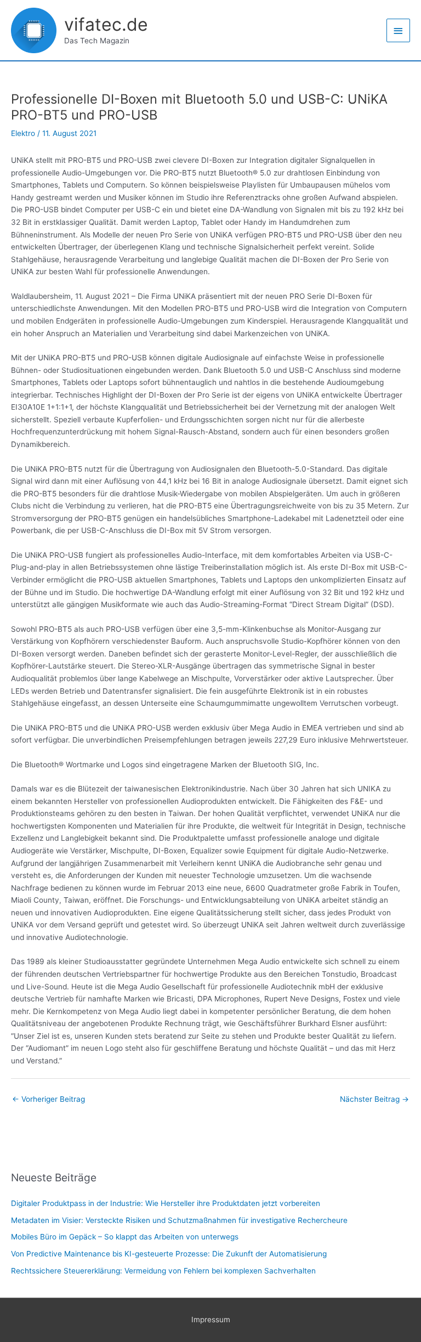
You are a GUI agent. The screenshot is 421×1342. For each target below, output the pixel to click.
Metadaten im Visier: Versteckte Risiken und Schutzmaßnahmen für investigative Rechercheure (179, 1220)
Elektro (23, 133)
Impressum (210, 1319)
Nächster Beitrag (374, 1099)
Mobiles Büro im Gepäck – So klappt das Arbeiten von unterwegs (124, 1236)
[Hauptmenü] (398, 30)
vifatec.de (106, 24)
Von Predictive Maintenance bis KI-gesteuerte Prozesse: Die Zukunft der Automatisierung (169, 1253)
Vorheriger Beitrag (48, 1099)
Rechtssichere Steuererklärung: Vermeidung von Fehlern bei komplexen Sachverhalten (163, 1270)
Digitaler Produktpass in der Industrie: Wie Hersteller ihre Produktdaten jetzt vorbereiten (165, 1203)
